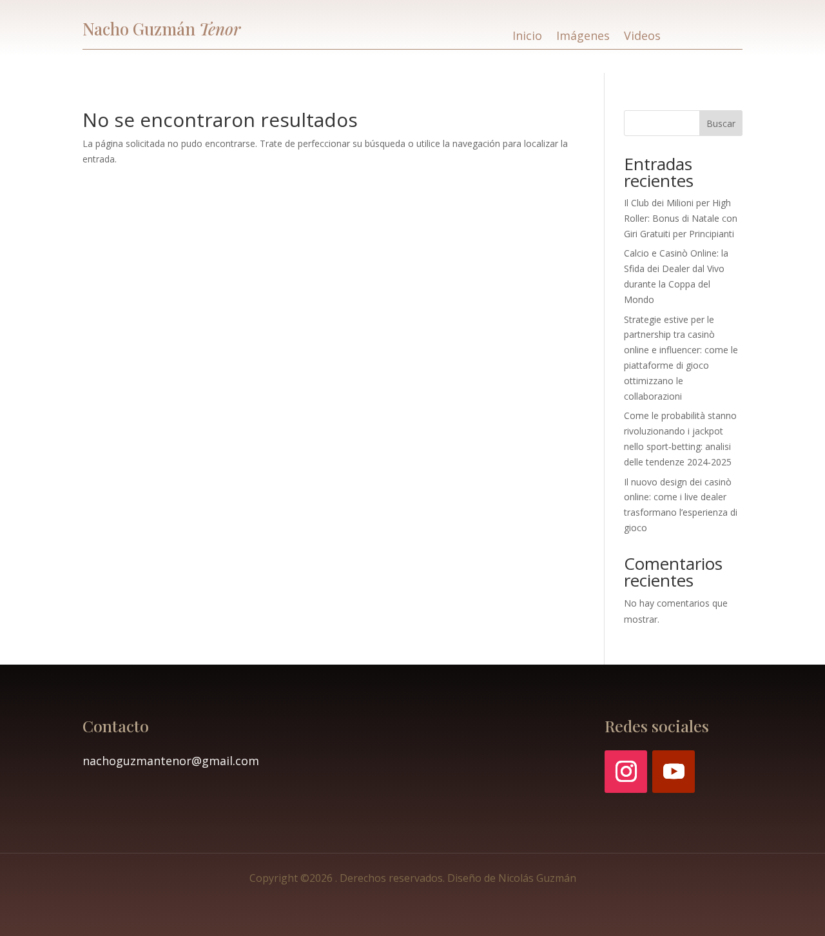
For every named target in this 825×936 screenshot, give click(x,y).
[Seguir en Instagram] (626, 771)
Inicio (527, 37)
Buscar (720, 123)
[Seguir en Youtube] (673, 771)
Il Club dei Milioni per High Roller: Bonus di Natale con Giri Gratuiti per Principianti (680, 218)
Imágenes (583, 37)
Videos (642, 37)
